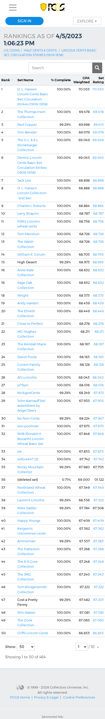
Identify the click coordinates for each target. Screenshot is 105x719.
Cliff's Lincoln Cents (32, 633)
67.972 (99, 393)
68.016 (98, 385)
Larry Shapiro (28, 213)
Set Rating (98, 80)
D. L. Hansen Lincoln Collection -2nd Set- (31, 193)
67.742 (99, 459)
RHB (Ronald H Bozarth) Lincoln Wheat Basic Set (30, 439)
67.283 (98, 541)
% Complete (61, 80)
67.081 (99, 612)
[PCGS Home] (53, 7)
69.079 (98, 132)
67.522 (99, 500)
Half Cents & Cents (40, 50)
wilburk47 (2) (27, 459)
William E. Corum (31, 254)
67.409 (98, 521)
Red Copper (27, 125)
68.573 (98, 295)
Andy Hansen (27, 303)
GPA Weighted (81, 80)
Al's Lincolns (27, 377)
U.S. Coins (12, 50)
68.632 (98, 270)
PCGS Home (20, 697)
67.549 (98, 487)
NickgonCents (28, 393)
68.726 (98, 234)
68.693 (98, 262)
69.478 (98, 112)
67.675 (98, 426)
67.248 (98, 562)
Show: (11, 646)
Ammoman (26, 541)
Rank (5, 80)
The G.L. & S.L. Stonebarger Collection (28, 145)
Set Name (25, 80)
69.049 (98, 140)
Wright (23, 295)
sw (19, 451)
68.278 (98, 324)
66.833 (98, 633)
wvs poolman (28, 426)
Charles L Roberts (31, 206)
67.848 (98, 434)
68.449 (98, 311)
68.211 (99, 332)
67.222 (99, 587)
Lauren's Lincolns (30, 500)
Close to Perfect (30, 324)
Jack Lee (24, 180)
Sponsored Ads (52, 716)
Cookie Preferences (79, 697)
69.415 (99, 125)
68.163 (99, 357)
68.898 (98, 180)
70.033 (98, 89)
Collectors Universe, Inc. (69, 687)
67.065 (98, 620)
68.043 (98, 377)
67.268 (98, 549)
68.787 (98, 213)
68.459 (98, 303)
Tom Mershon (28, 234)
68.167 (99, 344)
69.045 (98, 158)
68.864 (98, 206)
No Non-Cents (28, 418)
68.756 (98, 221)
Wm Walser (26, 612)
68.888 (98, 188)
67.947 (98, 418)
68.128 (99, 365)
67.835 (98, 451)
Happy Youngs (28, 521)
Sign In (24, 21)
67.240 (98, 574)
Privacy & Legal (46, 697)
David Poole (27, 357)
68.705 (98, 254)
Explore (87, 21)
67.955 (98, 401)
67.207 (98, 600)
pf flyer (23, 385)
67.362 (98, 528)
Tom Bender (27, 132)
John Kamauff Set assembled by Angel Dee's (31, 406)
